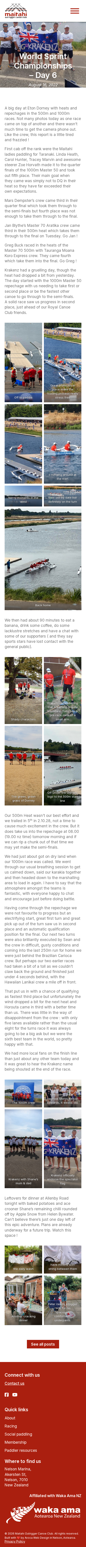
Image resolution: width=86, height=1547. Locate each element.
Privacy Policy (15, 1541)
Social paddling (18, 1434)
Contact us (14, 1383)
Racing (11, 1426)
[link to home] (16, 11)
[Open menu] (74, 11)
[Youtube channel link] (14, 1395)
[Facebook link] (7, 1395)
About (10, 1418)
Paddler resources (21, 1450)
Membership (15, 1442)
